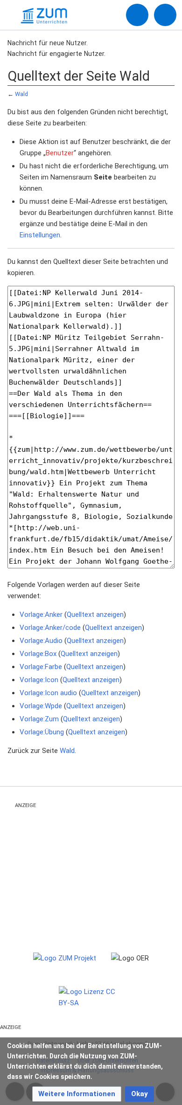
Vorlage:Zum (39, 719)
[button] (76, 1094)
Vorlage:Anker (41, 614)
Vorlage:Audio (41, 640)
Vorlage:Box (38, 653)
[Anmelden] (137, 15)
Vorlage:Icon (39, 680)
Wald (21, 93)
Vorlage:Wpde (41, 706)
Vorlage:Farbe (41, 667)
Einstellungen (40, 235)
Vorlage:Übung (42, 732)
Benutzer (60, 153)
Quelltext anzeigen (95, 614)
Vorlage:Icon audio (48, 693)
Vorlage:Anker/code (50, 627)
